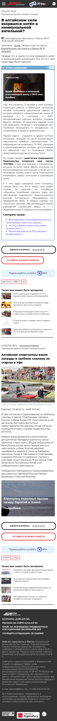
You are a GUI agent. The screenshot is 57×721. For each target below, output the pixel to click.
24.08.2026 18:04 (9, 345)
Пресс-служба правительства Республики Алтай (26, 404)
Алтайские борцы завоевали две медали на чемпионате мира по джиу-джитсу (32, 589)
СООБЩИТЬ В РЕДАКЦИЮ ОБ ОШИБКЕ (23, 633)
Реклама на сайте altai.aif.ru (20, 623)
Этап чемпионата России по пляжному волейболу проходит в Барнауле (30, 598)
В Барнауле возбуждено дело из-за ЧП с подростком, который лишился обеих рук (31, 313)
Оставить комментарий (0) (23, 260)
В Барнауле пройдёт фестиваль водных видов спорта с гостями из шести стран (33, 571)
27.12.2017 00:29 (8, 11)
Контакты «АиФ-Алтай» (16, 619)
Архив (17, 45)
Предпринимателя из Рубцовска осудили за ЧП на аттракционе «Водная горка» (32, 330)
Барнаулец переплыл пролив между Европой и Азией (26, 500)
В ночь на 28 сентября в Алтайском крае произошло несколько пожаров (30, 304)
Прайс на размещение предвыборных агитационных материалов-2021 (25, 628)
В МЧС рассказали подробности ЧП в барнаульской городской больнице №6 (30, 295)
